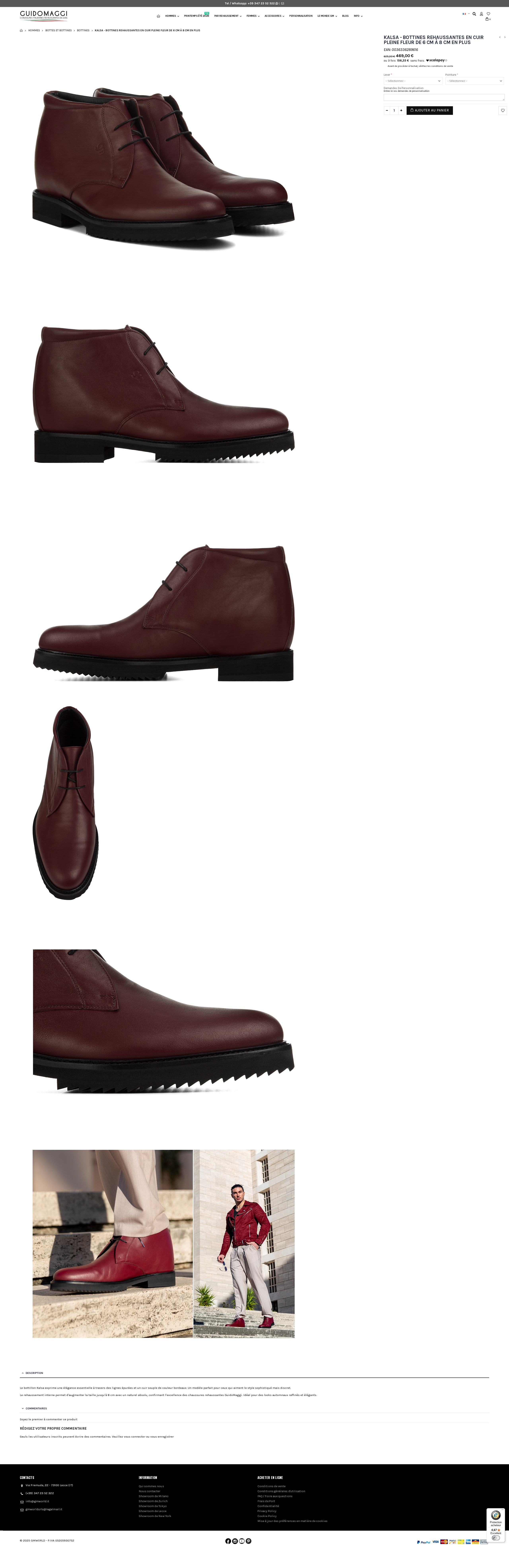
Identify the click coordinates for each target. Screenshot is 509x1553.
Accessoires (273, 16)
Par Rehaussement (226, 16)
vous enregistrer (162, 1436)
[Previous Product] (499, 37)
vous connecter (134, 1436)
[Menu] (502, 1510)
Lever (388, 74)
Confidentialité (268, 1506)
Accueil (21, 30)
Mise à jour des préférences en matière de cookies (292, 1521)
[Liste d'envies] (488, 14)
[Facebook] (228, 1542)
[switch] (496, 1537)
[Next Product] (505, 37)
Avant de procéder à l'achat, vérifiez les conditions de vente (420, 66)
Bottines (83, 30)
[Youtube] (242, 1542)
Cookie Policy (267, 1516)
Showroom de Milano (153, 1496)
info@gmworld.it (37, 1501)
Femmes (251, 16)
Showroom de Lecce (152, 1511)
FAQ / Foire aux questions (274, 1496)
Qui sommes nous (151, 1486)
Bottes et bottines (58, 30)
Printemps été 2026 (196, 16)
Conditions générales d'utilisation (281, 1491)
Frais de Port (266, 1501)
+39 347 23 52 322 (262, 3)
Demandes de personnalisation (404, 88)
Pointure (451, 74)
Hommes (170, 16)
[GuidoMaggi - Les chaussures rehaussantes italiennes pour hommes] (42, 16)
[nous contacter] (283, 3)
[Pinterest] (249, 1542)
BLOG (345, 16)
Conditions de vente (271, 1486)
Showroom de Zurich (153, 1501)
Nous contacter (149, 1491)
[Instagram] (235, 1542)
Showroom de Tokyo (153, 1506)
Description (34, 1373)
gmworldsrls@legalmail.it (44, 1509)
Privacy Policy (266, 1511)
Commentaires (36, 1408)
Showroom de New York (155, 1516)
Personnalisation (300, 16)
